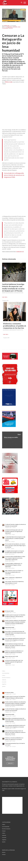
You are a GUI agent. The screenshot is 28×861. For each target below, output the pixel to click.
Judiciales (15, 27)
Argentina (9, 27)
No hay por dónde (9, 611)
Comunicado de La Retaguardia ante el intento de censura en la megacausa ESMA (14, 175)
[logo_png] (11, 2)
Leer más (4, 297)
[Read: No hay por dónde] (3, 611)
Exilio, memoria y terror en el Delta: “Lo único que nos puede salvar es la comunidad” (14, 572)
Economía (4, 682)
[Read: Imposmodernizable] (3, 628)
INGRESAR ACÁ (20, 251)
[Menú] (24, 2)
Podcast (3, 831)
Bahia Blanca (10, 292)
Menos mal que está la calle (11, 656)
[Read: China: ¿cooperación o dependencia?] (3, 578)
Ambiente (4, 679)
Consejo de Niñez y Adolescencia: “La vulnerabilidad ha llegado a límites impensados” (13, 565)
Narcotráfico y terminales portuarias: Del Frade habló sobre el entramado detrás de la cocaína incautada (15, 633)
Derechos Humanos (6, 677)
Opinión (3, 841)
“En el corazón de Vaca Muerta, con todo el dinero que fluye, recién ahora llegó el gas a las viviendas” (15, 545)
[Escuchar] (10, 359)
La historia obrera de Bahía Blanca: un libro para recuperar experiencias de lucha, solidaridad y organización (15, 558)
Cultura (3, 675)
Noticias (10, 28)
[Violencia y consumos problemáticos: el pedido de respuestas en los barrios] (15, 311)
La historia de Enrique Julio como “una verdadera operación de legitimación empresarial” (14, 531)
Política (21, 330)
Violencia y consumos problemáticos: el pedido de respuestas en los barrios (14, 326)
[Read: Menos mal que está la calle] (3, 657)
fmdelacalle (6, 25)
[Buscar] (21, 2)
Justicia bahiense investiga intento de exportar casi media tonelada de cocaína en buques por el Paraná (15, 645)
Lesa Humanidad (5, 673)
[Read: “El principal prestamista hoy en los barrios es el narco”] (3, 744)
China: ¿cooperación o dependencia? (13, 577)
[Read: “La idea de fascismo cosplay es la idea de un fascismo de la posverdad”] (3, 525)
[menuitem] (21, 2)
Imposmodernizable (9, 627)
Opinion (3, 686)
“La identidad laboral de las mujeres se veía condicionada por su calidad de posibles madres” (15, 538)
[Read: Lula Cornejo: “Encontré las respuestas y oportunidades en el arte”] (3, 582)
